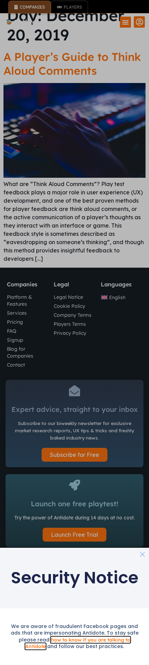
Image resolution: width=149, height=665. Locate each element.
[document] (74, 332)
